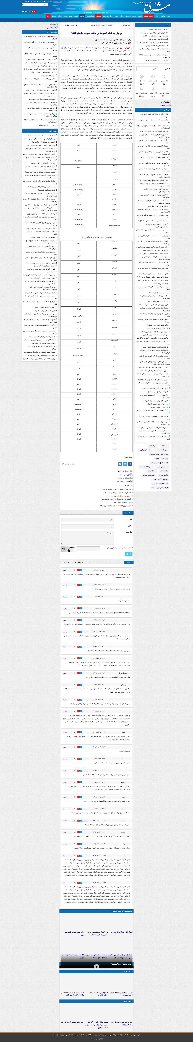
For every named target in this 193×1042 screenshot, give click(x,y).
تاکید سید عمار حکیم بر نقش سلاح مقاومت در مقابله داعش (41, 282)
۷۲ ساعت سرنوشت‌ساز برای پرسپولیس (42, 99)
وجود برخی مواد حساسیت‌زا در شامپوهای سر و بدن (154, 269)
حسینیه (98, 16)
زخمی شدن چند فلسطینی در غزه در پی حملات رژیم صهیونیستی (41, 194)
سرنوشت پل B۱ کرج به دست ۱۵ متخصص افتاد (152, 280)
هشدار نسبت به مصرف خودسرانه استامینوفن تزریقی (154, 263)
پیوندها (54, 16)
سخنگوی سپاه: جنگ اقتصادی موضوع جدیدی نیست (41, 253)
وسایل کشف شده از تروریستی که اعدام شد (41, 59)
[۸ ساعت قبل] (120, 945)
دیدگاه (60, 16)
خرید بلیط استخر (149, 475)
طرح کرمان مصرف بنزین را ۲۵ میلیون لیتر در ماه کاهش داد (97, 933)
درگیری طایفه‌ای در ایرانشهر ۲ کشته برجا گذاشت (152, 338)
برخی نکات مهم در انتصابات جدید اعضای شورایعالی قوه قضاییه (43, 288)
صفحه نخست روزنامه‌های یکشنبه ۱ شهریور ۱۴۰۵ (39, 69)
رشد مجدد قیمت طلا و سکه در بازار (156, 29)
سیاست (163, 16)
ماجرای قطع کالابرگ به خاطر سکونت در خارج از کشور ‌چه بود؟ (41, 158)
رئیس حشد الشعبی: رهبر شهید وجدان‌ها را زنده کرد (40, 218)
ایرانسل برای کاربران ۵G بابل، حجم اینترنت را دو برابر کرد (40, 223)
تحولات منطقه (148, 16)
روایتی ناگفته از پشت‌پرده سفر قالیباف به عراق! (40, 62)
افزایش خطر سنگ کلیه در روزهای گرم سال (154, 335)
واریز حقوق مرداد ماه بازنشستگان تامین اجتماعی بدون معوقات (153, 423)
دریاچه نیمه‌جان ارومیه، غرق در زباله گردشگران (121, 1024)
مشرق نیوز (151, 6)
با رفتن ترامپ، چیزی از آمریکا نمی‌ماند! (42, 278)
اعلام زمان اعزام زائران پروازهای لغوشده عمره (116, 499)
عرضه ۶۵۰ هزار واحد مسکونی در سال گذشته (153, 253)
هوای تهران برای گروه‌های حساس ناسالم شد (153, 305)
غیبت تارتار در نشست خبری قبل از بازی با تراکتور (39, 340)
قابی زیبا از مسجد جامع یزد (159, 407)
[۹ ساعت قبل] (96, 945)
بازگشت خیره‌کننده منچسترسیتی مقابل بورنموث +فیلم (40, 326)
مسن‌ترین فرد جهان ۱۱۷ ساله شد (157, 301)
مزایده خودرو (163, 475)
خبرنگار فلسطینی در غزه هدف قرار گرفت (42, 336)
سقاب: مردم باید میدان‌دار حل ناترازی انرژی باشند (42, 232)
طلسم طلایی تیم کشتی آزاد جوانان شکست (98, 994)
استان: (167, 68)
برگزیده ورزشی (127, 971)
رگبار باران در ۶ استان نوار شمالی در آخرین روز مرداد (154, 236)
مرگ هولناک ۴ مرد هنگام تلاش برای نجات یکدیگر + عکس (153, 231)
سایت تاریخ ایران (145, 450)
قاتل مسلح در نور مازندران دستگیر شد (156, 401)
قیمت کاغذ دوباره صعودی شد (158, 39)
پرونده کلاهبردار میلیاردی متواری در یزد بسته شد (152, 367)
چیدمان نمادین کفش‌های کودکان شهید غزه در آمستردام (41, 258)
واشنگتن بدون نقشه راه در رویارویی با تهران (41, 213)
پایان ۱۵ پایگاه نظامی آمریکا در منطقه (43, 163)
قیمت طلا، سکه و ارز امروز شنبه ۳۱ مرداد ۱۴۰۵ (152, 42)
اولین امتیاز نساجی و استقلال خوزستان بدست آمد (39, 154)
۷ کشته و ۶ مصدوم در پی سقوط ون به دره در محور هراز (154, 164)
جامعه (82, 16)
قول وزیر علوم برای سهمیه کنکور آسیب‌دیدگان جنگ (154, 384)
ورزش (140, 16)
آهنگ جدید (151, 471)
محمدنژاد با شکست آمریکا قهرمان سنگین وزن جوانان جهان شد (41, 176)
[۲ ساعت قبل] (96, 1012)
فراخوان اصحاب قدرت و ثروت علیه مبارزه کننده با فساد (40, 302)
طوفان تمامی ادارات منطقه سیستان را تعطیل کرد (152, 221)
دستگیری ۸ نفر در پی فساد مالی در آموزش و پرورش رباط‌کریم (154, 135)
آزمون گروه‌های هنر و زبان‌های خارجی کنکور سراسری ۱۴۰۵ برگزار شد (155, 362)
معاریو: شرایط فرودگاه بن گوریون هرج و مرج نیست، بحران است (41, 241)
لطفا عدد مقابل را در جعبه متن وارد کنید (119, 548)
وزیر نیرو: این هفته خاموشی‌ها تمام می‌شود (41, 145)
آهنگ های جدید (162, 466)
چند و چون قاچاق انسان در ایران (120, 496)
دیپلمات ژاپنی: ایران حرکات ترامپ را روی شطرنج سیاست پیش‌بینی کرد (40, 94)
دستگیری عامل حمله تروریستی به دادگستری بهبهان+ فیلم (154, 432)
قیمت (168, 25)
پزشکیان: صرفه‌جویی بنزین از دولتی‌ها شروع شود (39, 275)
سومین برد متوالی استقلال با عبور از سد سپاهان (121, 994)
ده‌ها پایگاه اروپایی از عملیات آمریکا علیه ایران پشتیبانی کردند (41, 247)
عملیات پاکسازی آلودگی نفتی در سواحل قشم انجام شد (154, 357)
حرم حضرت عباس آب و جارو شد (72, 1022)
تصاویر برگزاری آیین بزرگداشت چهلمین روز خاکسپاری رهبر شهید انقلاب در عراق (96, 1025)
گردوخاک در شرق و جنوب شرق (158, 392)
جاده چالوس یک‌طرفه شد (160, 283)
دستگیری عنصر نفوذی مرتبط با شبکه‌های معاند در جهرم (153, 342)
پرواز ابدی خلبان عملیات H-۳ (45, 125)
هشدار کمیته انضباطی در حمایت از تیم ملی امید (39, 352)
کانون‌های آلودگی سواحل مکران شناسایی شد (153, 274)
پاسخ (65, 570)
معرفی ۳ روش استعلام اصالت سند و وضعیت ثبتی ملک (154, 320)
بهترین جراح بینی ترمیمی (159, 462)
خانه (169, 16)
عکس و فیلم (68, 16)
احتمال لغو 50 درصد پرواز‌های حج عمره (118, 492)
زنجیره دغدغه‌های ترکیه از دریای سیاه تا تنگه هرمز (39, 358)
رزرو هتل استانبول (161, 458)
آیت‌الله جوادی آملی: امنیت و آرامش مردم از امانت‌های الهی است (155, 184)
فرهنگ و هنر (90, 16)
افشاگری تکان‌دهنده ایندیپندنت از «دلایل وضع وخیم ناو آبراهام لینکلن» (41, 209)
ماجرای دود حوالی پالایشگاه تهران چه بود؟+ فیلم (152, 379)
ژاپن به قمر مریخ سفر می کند (158, 292)
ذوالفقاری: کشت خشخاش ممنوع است (155, 347)
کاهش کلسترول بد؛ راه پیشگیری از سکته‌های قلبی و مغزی (154, 152)
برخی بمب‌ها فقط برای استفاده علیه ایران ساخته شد (40, 297)
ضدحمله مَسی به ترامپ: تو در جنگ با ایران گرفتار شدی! (40, 43)
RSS (48, 1)
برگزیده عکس (127, 1001)
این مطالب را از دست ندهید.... (121, 911)
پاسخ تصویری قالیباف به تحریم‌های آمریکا (41, 355)
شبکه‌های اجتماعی (130, 16)
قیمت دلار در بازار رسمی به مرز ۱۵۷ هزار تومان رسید (154, 50)
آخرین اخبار (53, 131)
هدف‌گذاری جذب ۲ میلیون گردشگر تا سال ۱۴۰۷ (152, 277)
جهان (157, 16)
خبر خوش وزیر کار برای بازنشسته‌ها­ (43, 66)
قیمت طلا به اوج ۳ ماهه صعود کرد (157, 45)
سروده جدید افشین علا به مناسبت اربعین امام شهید (154, 437)
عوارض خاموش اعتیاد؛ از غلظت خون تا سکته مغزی (154, 314)
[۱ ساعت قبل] (96, 982)
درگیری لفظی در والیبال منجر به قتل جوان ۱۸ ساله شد (154, 141)
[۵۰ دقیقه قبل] (120, 982)
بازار (48, 16)
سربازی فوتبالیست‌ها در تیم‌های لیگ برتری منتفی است (153, 216)
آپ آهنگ (165, 446)
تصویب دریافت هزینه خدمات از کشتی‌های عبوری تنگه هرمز (40, 332)
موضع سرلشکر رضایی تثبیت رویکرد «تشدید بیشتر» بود (42, 103)
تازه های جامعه (164, 109)
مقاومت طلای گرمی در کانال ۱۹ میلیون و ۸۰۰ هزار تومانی (154, 55)
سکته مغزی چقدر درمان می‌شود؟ (157, 325)
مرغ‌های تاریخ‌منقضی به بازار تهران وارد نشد (154, 131)
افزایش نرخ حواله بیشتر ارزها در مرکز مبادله (154, 32)
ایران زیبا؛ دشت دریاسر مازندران (157, 404)
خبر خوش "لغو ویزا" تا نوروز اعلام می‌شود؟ (117, 489)
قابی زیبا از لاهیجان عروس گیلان (157, 328)
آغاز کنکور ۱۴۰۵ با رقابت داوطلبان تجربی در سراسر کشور (155, 396)
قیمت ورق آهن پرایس (160, 479)
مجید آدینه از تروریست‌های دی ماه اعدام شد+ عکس (41, 54)
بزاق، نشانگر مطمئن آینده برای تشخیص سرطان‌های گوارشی (156, 258)
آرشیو (41, 1)
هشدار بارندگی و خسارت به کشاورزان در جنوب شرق (154, 147)
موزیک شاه (153, 446)
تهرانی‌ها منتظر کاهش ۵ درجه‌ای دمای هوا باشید (152, 427)
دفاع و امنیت (119, 16)
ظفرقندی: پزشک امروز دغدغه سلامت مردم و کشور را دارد (154, 170)
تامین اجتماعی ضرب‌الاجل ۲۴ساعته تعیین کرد (153, 180)
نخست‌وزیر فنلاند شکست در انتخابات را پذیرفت (115, 505)
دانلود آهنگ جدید (162, 450)
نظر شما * (128, 532)
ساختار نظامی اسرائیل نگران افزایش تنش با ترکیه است (40, 182)
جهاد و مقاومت (108, 16)
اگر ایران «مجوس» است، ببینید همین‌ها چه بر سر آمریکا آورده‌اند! (41, 115)
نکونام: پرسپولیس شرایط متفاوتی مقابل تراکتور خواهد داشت (72, 994)
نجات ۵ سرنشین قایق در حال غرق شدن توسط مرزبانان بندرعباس (154, 201)
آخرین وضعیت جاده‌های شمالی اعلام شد (154, 371)
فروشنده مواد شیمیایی (160, 483)
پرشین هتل (164, 471)
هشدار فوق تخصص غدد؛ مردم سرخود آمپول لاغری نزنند (154, 309)
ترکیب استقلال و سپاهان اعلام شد (43, 343)
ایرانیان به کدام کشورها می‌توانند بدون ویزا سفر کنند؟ (96, 33)
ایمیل (130, 525)
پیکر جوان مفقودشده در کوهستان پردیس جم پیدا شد (153, 121)
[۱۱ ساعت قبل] (72, 945)
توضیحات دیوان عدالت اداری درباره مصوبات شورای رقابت (155, 351)
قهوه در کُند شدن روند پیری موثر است (155, 250)
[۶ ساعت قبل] (72, 922)
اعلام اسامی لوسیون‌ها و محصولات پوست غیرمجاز (152, 247)
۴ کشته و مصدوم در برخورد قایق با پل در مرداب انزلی (153, 411)
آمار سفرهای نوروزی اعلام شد (121, 502)
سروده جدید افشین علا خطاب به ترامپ (155, 388)
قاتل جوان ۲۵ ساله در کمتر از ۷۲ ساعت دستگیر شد (153, 158)
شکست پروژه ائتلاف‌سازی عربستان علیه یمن (40, 228)
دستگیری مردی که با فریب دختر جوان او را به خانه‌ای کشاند (154, 196)
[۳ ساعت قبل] (120, 922)
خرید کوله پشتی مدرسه (160, 487)
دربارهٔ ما (24, 1)
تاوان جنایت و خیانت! (48, 75)
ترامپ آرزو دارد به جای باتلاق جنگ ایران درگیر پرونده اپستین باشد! (41, 167)
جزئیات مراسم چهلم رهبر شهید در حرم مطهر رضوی (154, 417)
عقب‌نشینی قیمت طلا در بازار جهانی (156, 60)
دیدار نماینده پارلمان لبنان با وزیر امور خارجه (41, 135)
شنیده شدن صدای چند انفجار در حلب (42, 237)
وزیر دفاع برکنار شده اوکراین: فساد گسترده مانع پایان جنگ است (40, 85)
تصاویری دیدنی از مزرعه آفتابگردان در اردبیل (40, 90)
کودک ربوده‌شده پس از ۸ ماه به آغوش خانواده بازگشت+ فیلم (154, 210)
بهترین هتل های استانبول (159, 454)
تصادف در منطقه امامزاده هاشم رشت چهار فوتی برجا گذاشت (153, 242)
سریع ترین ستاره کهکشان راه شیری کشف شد (153, 331)
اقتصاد (76, 16)
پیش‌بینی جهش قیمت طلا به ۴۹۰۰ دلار (155, 36)
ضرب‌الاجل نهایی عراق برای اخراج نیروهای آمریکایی (42, 347)
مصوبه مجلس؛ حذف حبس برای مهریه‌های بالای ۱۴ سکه (40, 37)
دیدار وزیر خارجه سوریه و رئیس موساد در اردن (40, 292)
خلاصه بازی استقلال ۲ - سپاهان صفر (43, 142)
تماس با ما (34, 1)
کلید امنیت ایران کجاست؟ (121, 964)
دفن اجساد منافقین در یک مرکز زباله (43, 72)
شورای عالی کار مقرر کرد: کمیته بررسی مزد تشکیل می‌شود (155, 115)
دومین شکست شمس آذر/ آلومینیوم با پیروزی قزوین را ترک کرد (41, 149)
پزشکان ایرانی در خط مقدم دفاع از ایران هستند (39, 139)
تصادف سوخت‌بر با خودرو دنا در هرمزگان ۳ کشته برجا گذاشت (153, 375)
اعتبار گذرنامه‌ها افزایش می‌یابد (121, 932)
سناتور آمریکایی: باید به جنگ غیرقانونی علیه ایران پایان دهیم (40, 200)
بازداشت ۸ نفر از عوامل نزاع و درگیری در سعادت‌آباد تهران (156, 190)
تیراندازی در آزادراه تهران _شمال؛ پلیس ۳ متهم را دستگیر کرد (153, 126)
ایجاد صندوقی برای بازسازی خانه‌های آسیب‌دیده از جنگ (153, 288)
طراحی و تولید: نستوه (96, 1038)
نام (131, 519)
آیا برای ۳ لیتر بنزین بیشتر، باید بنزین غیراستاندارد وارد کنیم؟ (157, 225)
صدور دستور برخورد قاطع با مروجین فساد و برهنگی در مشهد (155, 175)
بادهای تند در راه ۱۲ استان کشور (157, 206)
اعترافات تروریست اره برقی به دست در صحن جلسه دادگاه (41, 109)
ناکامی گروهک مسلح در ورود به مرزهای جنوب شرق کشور (154, 297)
